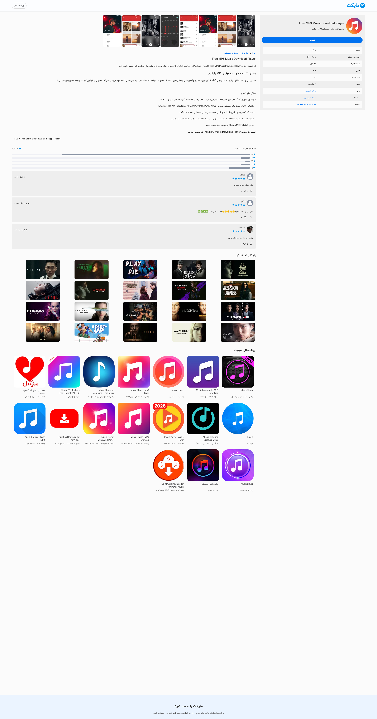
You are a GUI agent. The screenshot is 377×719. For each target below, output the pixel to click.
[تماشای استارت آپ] (92, 333)
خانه (254, 53)
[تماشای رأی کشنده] (238, 312)
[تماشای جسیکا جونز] (238, 291)
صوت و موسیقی (309, 97)
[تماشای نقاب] (43, 270)
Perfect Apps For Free (306, 104)
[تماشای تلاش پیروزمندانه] (140, 312)
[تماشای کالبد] (92, 312)
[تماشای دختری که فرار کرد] (238, 270)
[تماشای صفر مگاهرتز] (43, 291)
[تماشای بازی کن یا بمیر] (140, 270)
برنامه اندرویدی (310, 91)
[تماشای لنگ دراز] (92, 291)
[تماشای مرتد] (140, 333)
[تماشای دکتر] (43, 333)
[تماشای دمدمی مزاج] (43, 312)
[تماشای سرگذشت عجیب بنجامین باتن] (189, 312)
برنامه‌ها (245, 53)
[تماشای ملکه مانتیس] (92, 270)
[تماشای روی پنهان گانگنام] (189, 291)
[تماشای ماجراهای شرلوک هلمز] (189, 270)
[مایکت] (356, 8)
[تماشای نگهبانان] (189, 333)
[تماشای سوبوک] (238, 333)
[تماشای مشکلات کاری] (140, 291)
